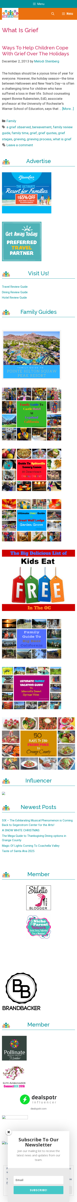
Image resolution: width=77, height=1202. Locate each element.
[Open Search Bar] (52, 14)
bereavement (42, 127)
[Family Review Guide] (10, 14)
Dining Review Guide (15, 292)
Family (11, 121)
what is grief (62, 139)
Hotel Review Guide (14, 297)
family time (20, 133)
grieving (19, 139)
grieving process (39, 139)
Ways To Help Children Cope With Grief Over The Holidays (35, 51)
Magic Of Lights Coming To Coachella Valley (30, 846)
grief (33, 133)
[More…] (68, 109)
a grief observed (19, 127)
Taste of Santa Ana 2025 (18, 851)
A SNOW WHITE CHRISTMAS (20, 830)
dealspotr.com (39, 1108)
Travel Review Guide (15, 286)
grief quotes (47, 133)
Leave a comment (20, 145)
